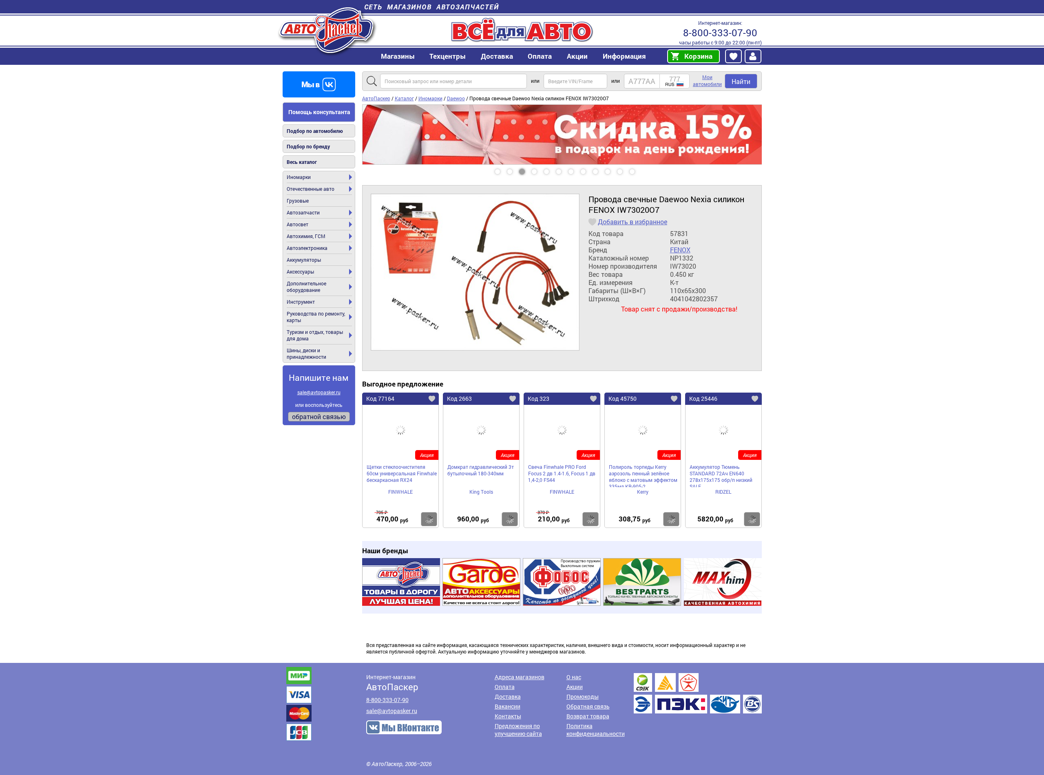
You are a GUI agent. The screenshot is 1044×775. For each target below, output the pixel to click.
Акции (574, 687)
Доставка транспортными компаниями (698, 693)
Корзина (698, 56)
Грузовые (298, 200)
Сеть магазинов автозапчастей (431, 6)
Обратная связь (588, 706)
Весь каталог (302, 162)
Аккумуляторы (304, 259)
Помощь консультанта (319, 112)
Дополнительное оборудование (306, 286)
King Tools (481, 491)
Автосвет (297, 224)
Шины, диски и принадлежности (306, 353)
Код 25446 (703, 398)
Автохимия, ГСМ (306, 236)
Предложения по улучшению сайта (518, 729)
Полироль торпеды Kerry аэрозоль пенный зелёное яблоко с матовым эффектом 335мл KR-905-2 (643, 475)
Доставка (497, 56)
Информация (624, 56)
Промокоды (582, 696)
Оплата (540, 56)
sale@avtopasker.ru (319, 392)
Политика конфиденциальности (595, 729)
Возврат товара (587, 716)
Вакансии (507, 706)
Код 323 (538, 398)
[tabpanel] (562, 134)
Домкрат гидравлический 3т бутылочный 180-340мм (480, 470)
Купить (429, 519)
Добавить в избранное (632, 222)
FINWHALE (400, 491)
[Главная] (327, 30)
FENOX (680, 250)
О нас (573, 677)
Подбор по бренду (308, 146)
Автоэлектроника (307, 248)
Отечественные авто (310, 188)
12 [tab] (640, 169)
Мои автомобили (707, 80)
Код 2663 (459, 398)
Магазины (398, 56)
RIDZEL (723, 491)
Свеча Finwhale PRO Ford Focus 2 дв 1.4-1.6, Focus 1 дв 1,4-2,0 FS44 (561, 473)
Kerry (642, 491)
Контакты (508, 716)
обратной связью (319, 416)
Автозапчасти (303, 212)
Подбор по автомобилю (315, 131)
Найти (741, 81)
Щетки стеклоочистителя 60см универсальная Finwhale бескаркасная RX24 (402, 473)
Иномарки (299, 177)
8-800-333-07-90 (720, 32)
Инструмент (301, 301)
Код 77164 (380, 398)
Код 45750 (622, 398)
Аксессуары (300, 271)
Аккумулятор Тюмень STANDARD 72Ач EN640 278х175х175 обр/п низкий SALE (721, 475)
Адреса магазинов (519, 677)
